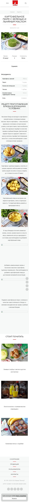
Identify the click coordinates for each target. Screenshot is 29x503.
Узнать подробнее (21, 496)
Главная (12, 12)
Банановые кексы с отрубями (14, 443)
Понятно (14, 498)
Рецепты (19, 12)
